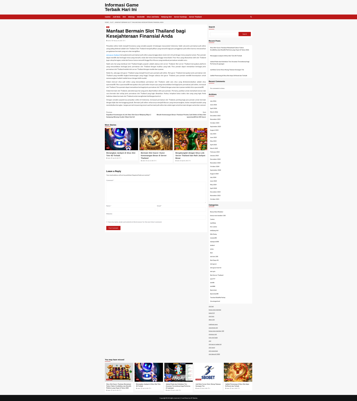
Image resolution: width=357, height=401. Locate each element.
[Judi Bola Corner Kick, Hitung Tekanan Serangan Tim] (208, 372)
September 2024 (215, 170)
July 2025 (213, 134)
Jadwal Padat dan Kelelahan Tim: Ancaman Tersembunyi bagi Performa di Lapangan (229, 63)
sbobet (212, 245)
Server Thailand (195, 17)
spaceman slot (213, 328)
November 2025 (215, 119)
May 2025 (213, 141)
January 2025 (214, 155)
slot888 (212, 286)
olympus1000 (214, 241)
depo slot (212, 319)
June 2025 (213, 137)
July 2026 (213, 101)
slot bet (211, 306)
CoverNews (184, 398)
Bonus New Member (216, 212)
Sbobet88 (140, 17)
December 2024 (215, 159)
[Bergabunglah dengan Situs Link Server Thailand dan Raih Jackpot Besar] (190, 139)
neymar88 (213, 238)
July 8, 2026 (204, 388)
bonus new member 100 (218, 215)
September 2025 (215, 126)
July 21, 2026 (175, 390)
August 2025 (214, 130)
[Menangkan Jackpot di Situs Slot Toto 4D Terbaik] (121, 139)
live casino (213, 227)
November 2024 (215, 163)
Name (108, 206)
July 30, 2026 (116, 390)
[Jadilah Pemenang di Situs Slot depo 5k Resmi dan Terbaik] (238, 372)
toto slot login (213, 337)
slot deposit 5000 (214, 354)
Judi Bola (116, 17)
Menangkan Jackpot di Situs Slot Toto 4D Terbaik (226, 56)
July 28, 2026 (116, 158)
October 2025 (214, 123)
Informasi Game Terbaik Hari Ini (122, 7)
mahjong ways (213, 324)
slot (210, 341)
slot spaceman (213, 351)
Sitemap (131, 17)
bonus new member (215, 310)
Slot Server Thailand (216, 275)
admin (109, 40)
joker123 (212, 313)
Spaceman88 (214, 294)
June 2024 (213, 181)
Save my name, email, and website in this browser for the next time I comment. (135, 222)
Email (159, 206)
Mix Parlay (213, 234)
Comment (110, 180)
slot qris (212, 271)
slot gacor (213, 264)
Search (212, 27)
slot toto (211, 316)
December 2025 (215, 115)
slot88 (212, 282)
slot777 (212, 279)
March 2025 (214, 148)
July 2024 (213, 177)
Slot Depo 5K (214, 260)
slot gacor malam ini (215, 344)
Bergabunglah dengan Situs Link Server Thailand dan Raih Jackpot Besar (190, 155)
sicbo (212, 249)
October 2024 (214, 166)
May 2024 (213, 184)
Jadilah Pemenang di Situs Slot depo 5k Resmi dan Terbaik (228, 75)
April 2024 (213, 188)
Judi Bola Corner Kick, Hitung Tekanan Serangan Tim (227, 69)
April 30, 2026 (185, 160)
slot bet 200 (214, 256)
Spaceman (213, 290)
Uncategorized (215, 301)
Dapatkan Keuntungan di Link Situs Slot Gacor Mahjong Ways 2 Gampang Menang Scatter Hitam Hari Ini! (128, 114)
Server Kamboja (180, 17)
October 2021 (214, 199)
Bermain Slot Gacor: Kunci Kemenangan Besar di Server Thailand (154, 155)
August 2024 (214, 174)
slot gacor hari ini (215, 267)
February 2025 (215, 152)
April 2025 (213, 144)
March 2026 (214, 112)
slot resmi (212, 347)
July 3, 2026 (234, 388)
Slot (124, 17)
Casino (107, 17)
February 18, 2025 (117, 40)
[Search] (251, 17)
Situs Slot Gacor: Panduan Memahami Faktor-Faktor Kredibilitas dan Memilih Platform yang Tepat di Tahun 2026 (229, 49)
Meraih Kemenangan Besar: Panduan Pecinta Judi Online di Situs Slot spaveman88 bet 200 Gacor (181, 114)
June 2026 (213, 105)
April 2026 (213, 108)
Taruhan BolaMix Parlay (217, 297)
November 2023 (215, 195)
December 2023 (215, 192)
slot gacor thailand (113, 55)
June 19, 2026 (150, 160)
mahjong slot (214, 230)
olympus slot (213, 334)
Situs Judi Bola (153, 17)
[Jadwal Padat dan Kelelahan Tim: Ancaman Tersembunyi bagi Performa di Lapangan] (178, 372)
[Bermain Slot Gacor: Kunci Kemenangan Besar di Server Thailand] (156, 139)
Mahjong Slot (166, 17)
